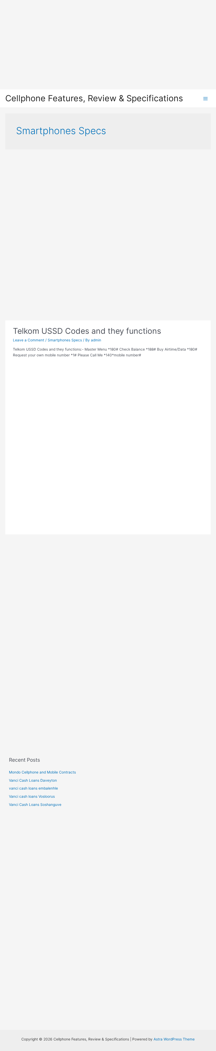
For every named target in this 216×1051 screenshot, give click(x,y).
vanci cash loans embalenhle (33, 788)
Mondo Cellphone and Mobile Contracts (42, 772)
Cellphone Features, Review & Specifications (94, 98)
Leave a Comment (28, 340)
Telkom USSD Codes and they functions (87, 331)
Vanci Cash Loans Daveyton (33, 780)
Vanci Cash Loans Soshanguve (35, 804)
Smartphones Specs (65, 340)
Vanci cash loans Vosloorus (32, 796)
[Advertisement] (108, 45)
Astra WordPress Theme (174, 1039)
